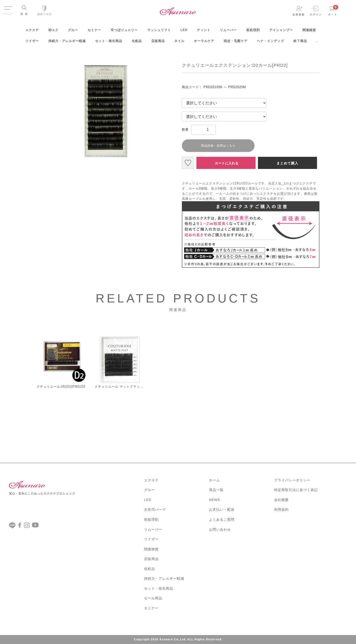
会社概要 (281, 500)
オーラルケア (204, 41)
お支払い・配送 (221, 509)
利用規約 (281, 509)
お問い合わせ (220, 529)
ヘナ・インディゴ (270, 41)
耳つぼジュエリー (124, 30)
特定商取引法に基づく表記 (296, 490)
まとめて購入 (287, 163)
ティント (203, 30)
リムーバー (228, 30)
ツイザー (32, 41)
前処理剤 (253, 30)
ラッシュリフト (159, 30)
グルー (73, 30)
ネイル (179, 41)
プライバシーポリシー (292, 480)
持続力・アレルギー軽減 (67, 41)
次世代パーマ (155, 509)
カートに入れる (227, 163)
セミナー (94, 30)
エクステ (32, 30)
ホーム (214, 480)
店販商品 (158, 41)
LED (183, 30)
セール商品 (153, 598)
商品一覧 (216, 490)
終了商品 (300, 41)
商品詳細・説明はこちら (218, 145)
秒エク (53, 30)
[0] (332, 10)
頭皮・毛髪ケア (236, 41)
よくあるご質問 (221, 519)
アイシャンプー (281, 30)
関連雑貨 (309, 30)
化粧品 (137, 41)
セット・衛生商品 (108, 41)
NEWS (214, 500)
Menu (8, 6)
